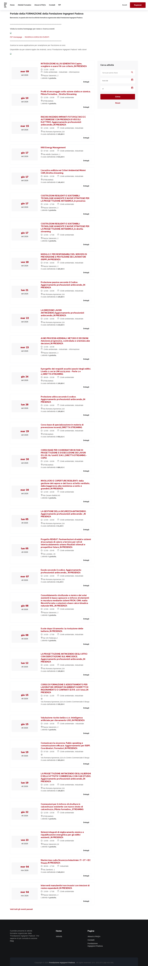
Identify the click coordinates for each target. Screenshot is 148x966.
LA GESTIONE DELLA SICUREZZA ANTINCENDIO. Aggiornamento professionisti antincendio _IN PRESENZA (63, 514)
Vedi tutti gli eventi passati (21, 909)
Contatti (52, 5)
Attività (59, 936)
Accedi (124, 5)
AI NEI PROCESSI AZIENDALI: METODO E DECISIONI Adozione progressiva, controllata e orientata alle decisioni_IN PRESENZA (65, 341)
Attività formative (24, 5)
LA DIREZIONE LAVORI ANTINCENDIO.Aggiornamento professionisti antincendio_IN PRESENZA (62, 313)
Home (12, 5)
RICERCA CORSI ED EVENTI (37, 37)
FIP (59, 5)
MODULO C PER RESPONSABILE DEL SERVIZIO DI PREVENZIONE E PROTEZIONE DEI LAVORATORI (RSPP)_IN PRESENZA (64, 257)
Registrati (137, 5)
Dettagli (86, 82)
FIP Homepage (16, 37)
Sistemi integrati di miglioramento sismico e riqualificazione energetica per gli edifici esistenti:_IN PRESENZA (62, 835)
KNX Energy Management (53, 147)
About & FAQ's (40, 5)
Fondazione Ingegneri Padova (62, 963)
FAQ (12, 941)
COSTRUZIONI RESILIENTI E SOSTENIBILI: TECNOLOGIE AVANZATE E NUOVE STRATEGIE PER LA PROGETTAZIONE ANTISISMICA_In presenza (65, 198)
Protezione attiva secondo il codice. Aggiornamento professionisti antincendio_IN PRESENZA (63, 399)
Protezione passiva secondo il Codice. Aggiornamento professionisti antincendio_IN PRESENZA (63, 285)
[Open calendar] (132, 80)
